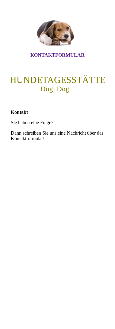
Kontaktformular (57, 55)
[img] (57, 31)
